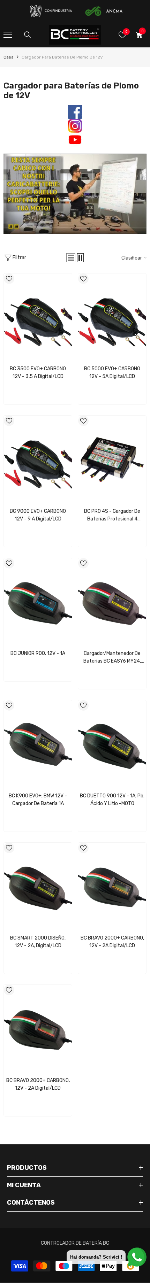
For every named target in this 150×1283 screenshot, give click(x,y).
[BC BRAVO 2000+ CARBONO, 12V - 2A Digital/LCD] (112, 887)
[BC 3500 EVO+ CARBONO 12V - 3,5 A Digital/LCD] (38, 317)
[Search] (27, 35)
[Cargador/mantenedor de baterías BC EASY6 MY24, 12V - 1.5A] (112, 602)
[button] (70, 257)
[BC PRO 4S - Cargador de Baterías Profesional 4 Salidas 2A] (112, 460)
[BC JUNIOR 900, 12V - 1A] (38, 602)
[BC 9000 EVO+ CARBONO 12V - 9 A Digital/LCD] (38, 460)
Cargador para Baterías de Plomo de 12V (62, 57)
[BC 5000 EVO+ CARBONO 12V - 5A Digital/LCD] (112, 317)
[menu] (7, 35)
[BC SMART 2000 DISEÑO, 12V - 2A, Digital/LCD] (38, 887)
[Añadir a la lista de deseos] (9, 278)
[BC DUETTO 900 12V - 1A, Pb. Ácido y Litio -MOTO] (112, 744)
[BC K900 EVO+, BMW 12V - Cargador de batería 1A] (38, 744)
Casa (8, 57)
